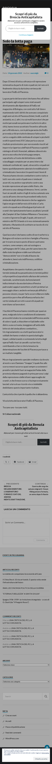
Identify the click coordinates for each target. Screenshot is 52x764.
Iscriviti (40, 28)
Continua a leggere (26, 35)
